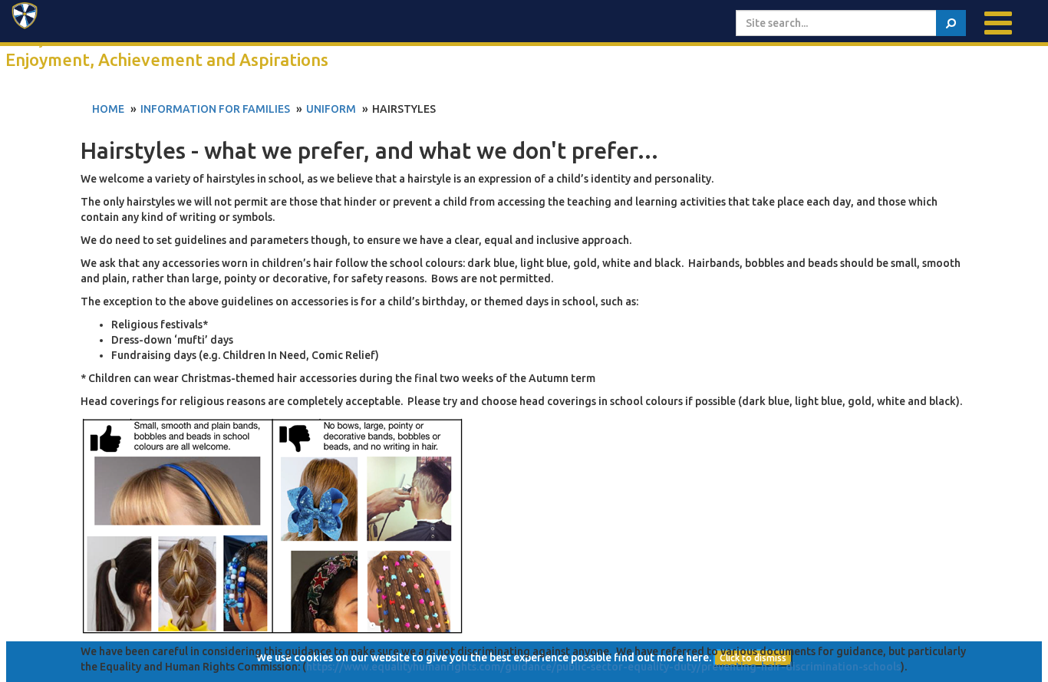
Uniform (331, 109)
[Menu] (998, 23)
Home (108, 109)
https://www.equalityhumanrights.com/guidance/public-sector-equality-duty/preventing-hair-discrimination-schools (603, 667)
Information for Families (215, 109)
